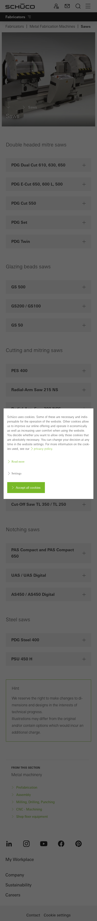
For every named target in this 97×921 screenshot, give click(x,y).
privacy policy (43, 448)
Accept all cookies (28, 487)
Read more (18, 461)
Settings (16, 473)
